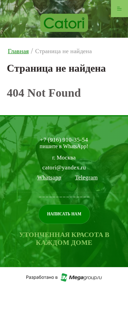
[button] (64, 214)
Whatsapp (49, 177)
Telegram (86, 177)
